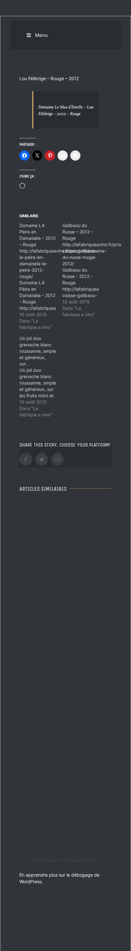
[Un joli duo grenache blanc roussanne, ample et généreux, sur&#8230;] (40, 376)
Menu (41, 35)
